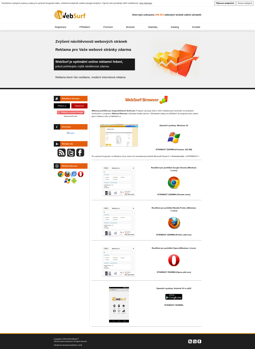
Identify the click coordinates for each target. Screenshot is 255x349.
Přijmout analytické (225, 3)
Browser (130, 27)
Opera (176, 248)
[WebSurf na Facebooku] (199, 341)
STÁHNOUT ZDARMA (165, 149)
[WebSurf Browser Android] (74, 180)
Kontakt (196, 27)
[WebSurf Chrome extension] (60, 174)
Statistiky (153, 27)
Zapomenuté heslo (70, 116)
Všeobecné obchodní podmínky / (66, 345)
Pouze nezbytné (245, 3)
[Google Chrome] (173, 182)
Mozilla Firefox (179, 208)
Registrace (60, 27)
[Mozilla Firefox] (173, 223)
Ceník (80, 345)
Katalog (175, 27)
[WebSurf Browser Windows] (67, 180)
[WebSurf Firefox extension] (67, 174)
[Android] (173, 297)
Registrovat (79, 106)
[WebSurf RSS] (190, 341)
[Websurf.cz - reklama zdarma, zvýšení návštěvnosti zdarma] (70, 15)
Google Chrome (180, 168)
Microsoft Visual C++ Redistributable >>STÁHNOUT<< (176, 156)
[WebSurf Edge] (74, 174)
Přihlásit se (62, 106)
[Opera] (173, 260)
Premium (108, 27)
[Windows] (173, 137)
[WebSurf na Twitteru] (195, 341)
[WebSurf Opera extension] (80, 174)
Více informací (145, 3)
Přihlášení (84, 27)
